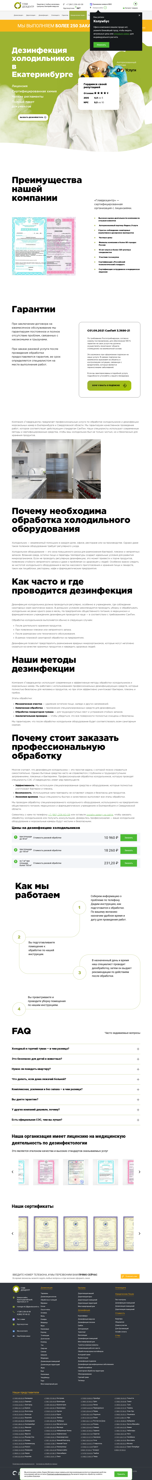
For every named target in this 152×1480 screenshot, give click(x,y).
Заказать (129, 837)
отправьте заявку (122, 34)
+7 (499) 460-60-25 (50, 1405)
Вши (42, 1371)
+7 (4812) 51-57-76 (87, 1437)
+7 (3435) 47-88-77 (50, 1443)
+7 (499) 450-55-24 (120, 1443)
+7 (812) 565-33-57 (120, 1447)
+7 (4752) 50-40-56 (87, 1453)
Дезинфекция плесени (86, 1322)
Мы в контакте (22, 1331)
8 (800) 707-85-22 (23, 1314)
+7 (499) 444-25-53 (120, 1427)
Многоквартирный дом (49, 1384)
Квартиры (119, 1319)
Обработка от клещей (49, 1300)
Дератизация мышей (86, 1293)
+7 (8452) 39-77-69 (87, 1434)
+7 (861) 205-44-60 (50, 1401)
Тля (42, 1345)
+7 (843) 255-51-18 (18, 1440)
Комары (44, 1319)
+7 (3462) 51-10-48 (87, 1447)
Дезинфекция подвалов (87, 1361)
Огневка (44, 1313)
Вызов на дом (83, 1358)
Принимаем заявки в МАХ (102, 4)
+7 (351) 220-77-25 (120, 1437)
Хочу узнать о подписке (106, 385)
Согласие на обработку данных (46, 1464)
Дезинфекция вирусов (86, 1319)
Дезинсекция (46, 1288)
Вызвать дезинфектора (31, 117)
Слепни (43, 1352)
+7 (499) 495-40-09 (50, 1427)
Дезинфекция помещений (87, 1338)
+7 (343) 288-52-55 (18, 1424)
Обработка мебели (85, 1367)
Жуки (43, 1368)
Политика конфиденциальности (23, 1464)
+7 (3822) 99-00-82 (120, 1401)
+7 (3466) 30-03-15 (50, 1437)
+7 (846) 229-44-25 (87, 1427)
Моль (43, 1316)
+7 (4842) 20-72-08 (18, 1447)
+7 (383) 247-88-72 (50, 1453)
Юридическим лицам (124, 1294)
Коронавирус (83, 1316)
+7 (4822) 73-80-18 (87, 1456)
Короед (43, 1332)
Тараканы (44, 1293)
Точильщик (45, 1335)
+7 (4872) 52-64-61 (120, 1405)
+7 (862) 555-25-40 (87, 1440)
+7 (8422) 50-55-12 (120, 1414)
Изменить (101, 45)
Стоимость (120, 1313)
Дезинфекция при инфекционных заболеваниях (96, 1364)
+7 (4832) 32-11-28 (18, 1408)
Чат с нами (21, 1319)
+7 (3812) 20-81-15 (50, 1456)
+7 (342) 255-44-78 (87, 1411)
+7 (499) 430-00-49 (18, 1398)
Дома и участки (121, 1325)
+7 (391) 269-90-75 (50, 1408)
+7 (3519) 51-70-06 (50, 1424)
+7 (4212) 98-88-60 (120, 1421)
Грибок (80, 1325)
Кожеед (44, 1342)
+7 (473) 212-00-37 (18, 1418)
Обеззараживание (85, 1374)
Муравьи (44, 1303)
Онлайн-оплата (121, 1332)
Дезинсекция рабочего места (89, 1348)
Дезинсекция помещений (50, 1361)
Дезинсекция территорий (50, 1364)
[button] (12, 1172)
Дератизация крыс (85, 1297)
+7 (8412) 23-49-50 (87, 1405)
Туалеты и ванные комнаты (88, 1345)
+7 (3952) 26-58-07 (18, 1434)
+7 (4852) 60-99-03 (120, 1440)
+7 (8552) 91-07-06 (50, 1430)
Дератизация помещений (87, 1300)
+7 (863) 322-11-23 (87, 1421)
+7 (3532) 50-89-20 (87, 1398)
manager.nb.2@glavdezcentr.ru (28, 1307)
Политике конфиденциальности (59, 1474)
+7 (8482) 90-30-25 (120, 1398)
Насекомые (45, 1329)
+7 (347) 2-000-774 (120, 1418)
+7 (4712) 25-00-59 (50, 1414)
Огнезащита (120, 1288)
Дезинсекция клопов (48, 1297)
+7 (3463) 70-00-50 (50, 1434)
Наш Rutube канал (23, 1336)
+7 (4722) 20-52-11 (18, 1405)
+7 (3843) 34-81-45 (50, 1447)
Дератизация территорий (87, 1303)
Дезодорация (83, 1329)
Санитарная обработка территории (91, 1371)
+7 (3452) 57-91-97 (120, 1408)
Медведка (44, 1358)
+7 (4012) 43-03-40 (18, 1443)
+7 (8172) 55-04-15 (18, 1414)
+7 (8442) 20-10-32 (18, 1411)
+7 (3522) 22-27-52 (50, 1411)
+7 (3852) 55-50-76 (18, 1401)
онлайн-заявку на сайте (99, 815)
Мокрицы (44, 1322)
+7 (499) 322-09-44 (18, 1456)
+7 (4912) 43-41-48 (87, 1424)
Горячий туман (83, 1377)
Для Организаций (122, 1328)
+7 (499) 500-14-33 (87, 1414)
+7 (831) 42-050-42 (50, 1440)
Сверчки (44, 1348)
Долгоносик (45, 1339)
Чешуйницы (45, 1377)
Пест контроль (120, 1300)
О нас (117, 1335)
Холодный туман (84, 1355)
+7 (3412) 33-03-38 (18, 1430)
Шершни (44, 1355)
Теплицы (81, 1380)
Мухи (43, 1326)
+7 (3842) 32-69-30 (18, 1450)
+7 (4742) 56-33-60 (50, 1418)
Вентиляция (82, 1335)
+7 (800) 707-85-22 (18, 1427)
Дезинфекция (84, 1310)
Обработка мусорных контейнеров (90, 1351)
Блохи (43, 1306)
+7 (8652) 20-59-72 (87, 1443)
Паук (42, 1381)
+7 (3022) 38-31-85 (120, 1434)
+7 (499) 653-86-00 (18, 1421)
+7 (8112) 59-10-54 (87, 1418)
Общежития (119, 1322)
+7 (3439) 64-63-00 (87, 1408)
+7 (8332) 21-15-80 (18, 1453)
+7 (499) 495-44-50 (50, 1421)
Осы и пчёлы (45, 1309)
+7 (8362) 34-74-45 (18, 1437)
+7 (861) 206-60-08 (74, 4)
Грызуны (82, 1288)
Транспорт (82, 1332)
